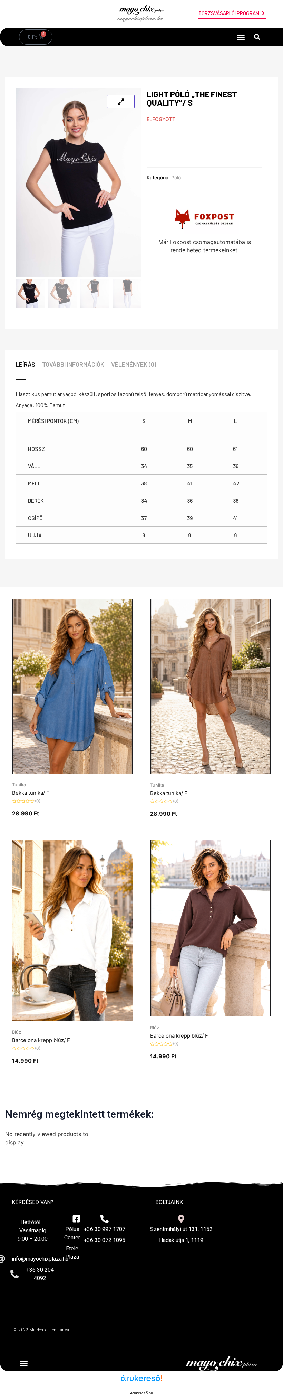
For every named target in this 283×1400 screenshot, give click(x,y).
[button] (240, 37)
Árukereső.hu (141, 1393)
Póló (176, 177)
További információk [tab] (73, 364)
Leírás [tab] (25, 364)
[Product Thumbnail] (121, 101)
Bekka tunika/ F (30, 792)
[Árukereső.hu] (141, 1381)
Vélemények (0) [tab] (133, 364)
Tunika (19, 784)
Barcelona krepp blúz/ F (41, 1040)
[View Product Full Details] (72, 771)
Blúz (16, 1032)
